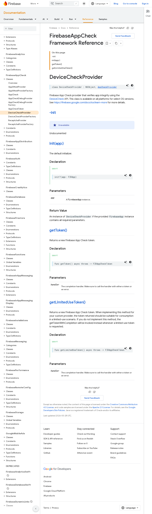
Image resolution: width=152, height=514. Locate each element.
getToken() (58, 230)
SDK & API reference (52, 438)
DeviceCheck (56, 98)
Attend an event (84, 453)
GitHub (46, 453)
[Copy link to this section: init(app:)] (67, 144)
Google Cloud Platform (54, 491)
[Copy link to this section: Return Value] (70, 210)
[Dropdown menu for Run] (76, 19)
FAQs (112, 457)
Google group (117, 443)
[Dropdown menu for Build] (62, 19)
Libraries (47, 448)
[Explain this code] (127, 85)
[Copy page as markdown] (116, 43)
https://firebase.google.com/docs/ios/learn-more (80, 102)
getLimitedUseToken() (67, 302)
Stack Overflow (117, 438)
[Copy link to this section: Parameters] (69, 191)
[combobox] (64, 3)
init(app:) (56, 143)
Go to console (130, 3)
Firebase (53, 28)
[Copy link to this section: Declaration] (69, 162)
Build (56, 19)
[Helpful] (128, 28)
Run (71, 19)
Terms (46, 508)
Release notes (116, 448)
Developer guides (51, 434)
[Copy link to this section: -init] (59, 113)
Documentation (14, 13)
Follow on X (82, 443)
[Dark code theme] (132, 85)
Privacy (55, 508)
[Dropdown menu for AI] (48, 19)
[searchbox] (20, 28)
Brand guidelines (118, 453)
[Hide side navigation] (36, 509)
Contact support (118, 434)
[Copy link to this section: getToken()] (70, 230)
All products (49, 495)
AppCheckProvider (107, 87)
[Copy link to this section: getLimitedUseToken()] (88, 302)
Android (47, 476)
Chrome (47, 481)
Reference (88, 19)
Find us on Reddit (85, 438)
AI (44, 19)
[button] (19, 37)
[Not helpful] (132, 28)
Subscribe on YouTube (87, 448)
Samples (103, 19)
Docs (63, 28)
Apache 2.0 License (101, 407)
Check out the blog (86, 434)
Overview (9, 19)
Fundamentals (26, 19)
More (33, 3)
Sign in (145, 3)
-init (52, 112)
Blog (116, 3)
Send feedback (123, 36)
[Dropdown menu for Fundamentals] (36, 19)
